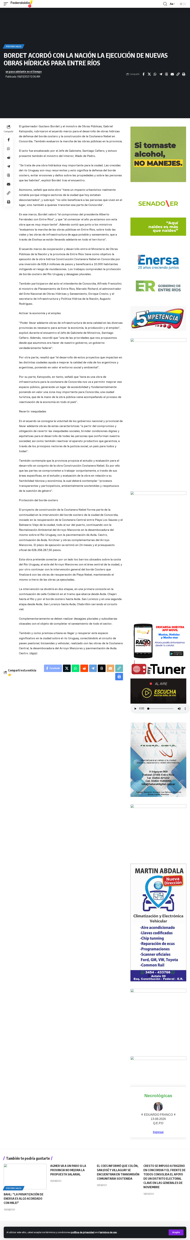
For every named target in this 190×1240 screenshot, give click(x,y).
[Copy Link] (178, 74)
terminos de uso (108, 1232)
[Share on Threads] (166, 74)
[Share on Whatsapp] (155, 74)
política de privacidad (82, 1232)
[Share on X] (149, 74)
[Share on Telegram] (160, 74)
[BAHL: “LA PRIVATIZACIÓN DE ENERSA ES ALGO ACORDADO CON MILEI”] (25, 1176)
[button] (176, 1232)
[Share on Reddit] (8, 157)
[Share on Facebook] (143, 74)
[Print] (183, 74)
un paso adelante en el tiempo (24, 71)
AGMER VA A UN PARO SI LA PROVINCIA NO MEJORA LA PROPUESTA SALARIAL (68, 1170)
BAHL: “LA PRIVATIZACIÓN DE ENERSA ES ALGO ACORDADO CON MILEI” (23, 1198)
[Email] (172, 74)
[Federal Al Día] (21, 4)
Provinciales (13, 46)
